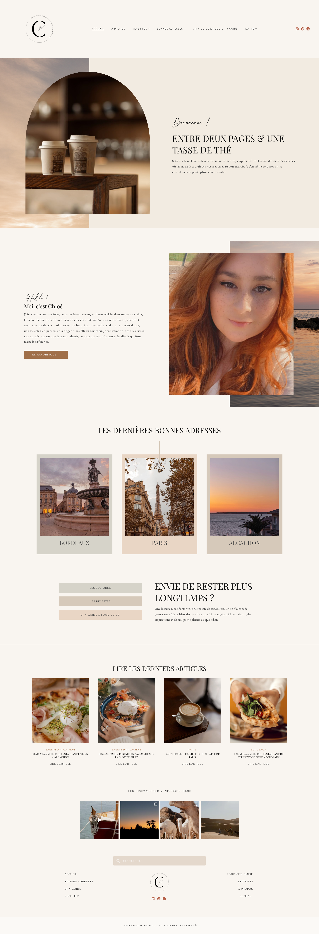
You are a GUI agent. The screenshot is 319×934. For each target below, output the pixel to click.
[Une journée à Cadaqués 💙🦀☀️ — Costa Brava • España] (99, 820)
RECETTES (140, 29)
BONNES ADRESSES (170, 29)
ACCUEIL (98, 29)
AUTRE (250, 29)
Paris (192, 749)
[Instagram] (297, 29)
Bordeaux (258, 749)
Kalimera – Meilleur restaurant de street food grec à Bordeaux (259, 755)
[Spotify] (308, 29)
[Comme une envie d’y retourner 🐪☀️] (220, 820)
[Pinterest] (302, 29)
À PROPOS (118, 29)
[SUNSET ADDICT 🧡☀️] (139, 820)
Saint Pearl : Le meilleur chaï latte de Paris (193, 755)
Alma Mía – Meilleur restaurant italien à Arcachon (60, 755)
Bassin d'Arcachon (60, 749)
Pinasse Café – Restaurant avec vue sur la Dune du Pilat (126, 755)
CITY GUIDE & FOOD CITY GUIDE (215, 29)
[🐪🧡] (179, 820)
